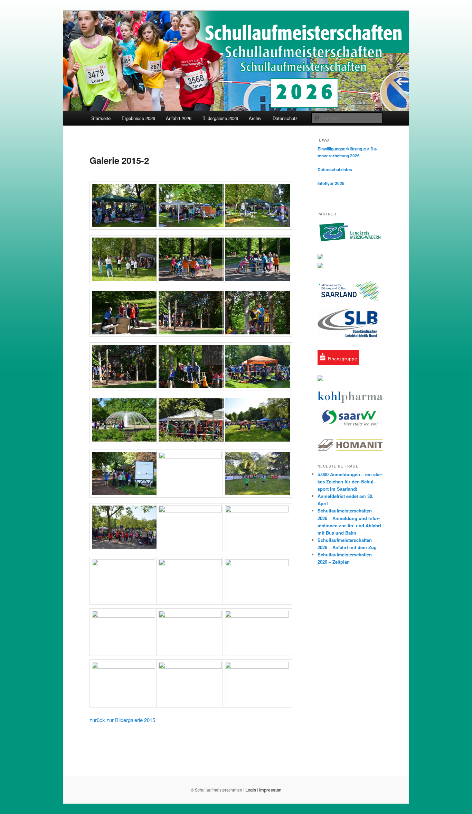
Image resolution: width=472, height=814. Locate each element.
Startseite (101, 118)
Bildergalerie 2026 (220, 118)
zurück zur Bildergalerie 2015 (122, 719)
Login (250, 790)
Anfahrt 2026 (178, 118)
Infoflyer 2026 (331, 183)
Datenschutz (285, 118)
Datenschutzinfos (335, 169)
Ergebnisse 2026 (138, 118)
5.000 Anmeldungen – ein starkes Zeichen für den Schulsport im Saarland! (350, 481)
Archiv (255, 118)
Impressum (270, 790)
